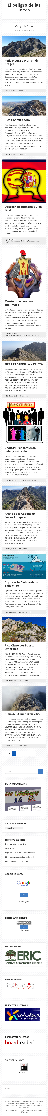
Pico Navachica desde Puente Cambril (19, 857)
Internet (21, 612)
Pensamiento (15, 241)
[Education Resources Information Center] (23, 963)
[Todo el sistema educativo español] (22, 1021)
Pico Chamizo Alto (17, 120)
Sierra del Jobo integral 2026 (15, 844)
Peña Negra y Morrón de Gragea (22, 62)
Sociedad (24, 241)
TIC (26, 612)
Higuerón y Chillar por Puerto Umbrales (20, 853)
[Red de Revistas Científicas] (21, 989)
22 (28, 753)
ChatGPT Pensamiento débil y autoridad (20, 449)
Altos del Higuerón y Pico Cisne (17, 861)
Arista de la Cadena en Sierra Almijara (20, 515)
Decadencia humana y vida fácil (23, 208)
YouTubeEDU (24, 1072)
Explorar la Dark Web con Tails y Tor (22, 583)
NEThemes (24, 1112)
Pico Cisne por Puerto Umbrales (19, 647)
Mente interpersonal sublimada (19, 303)
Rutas (21, 90)
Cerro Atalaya (10, 848)
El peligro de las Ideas (24, 7)
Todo (25, 90)
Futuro (8, 241)
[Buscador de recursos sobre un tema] (19, 1044)
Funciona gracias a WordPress (17, 1110)
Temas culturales (33, 241)
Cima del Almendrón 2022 (22, 714)
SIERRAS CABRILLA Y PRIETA (24, 364)
